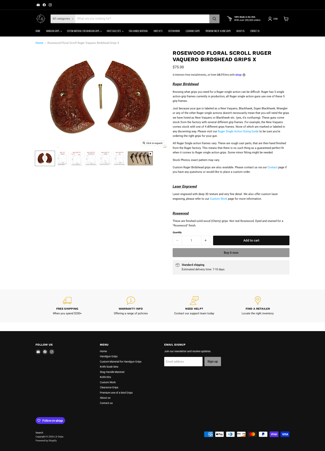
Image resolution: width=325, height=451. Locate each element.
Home (38, 31)
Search (39, 432)
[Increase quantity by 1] (205, 240)
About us (240, 31)
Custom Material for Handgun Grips (83, 31)
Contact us (254, 31)
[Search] (214, 18)
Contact (272, 167)
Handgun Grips (53, 31)
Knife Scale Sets (114, 31)
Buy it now (231, 252)
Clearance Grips (193, 31)
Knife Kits (158, 31)
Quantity (177, 232)
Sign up (212, 361)
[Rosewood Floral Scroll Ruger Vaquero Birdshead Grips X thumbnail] (45, 158)
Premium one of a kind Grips (218, 31)
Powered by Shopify (46, 440)
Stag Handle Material (138, 31)
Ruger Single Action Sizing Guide (238, 131)
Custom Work (174, 31)
